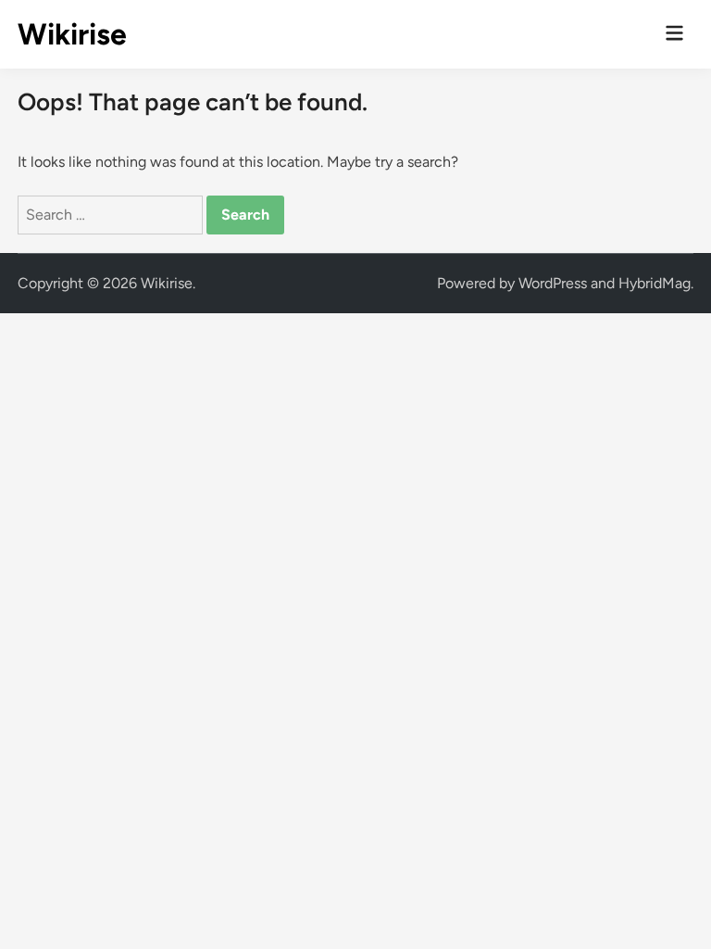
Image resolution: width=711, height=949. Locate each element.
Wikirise (72, 34)
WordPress (552, 283)
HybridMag (654, 283)
